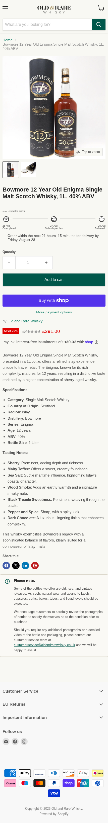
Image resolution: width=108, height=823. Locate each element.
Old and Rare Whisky (25, 321)
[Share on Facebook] (6, 565)
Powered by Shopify (54, 814)
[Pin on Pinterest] (35, 565)
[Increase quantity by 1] (46, 262)
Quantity (9, 252)
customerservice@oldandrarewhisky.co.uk (44, 645)
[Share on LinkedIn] (25, 565)
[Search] (98, 24)
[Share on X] (16, 565)
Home (8, 40)
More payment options (54, 312)
